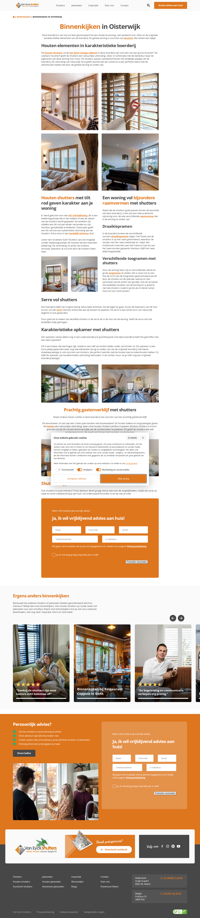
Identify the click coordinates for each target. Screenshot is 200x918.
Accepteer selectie (76, 478)
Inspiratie (93, 5)
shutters (128, 38)
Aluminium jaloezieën (53, 886)
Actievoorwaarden (69, 912)
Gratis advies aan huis (171, 5)
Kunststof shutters (22, 886)
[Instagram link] (167, 846)
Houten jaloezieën (51, 881)
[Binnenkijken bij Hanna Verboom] (41, 663)
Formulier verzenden (137, 562)
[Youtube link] (178, 846)
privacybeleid (131, 463)
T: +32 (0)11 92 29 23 (171, 893)
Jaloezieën (76, 5)
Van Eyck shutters (22, 912)
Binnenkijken (24, 17)
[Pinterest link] (173, 846)
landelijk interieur (79, 233)
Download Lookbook (116, 849)
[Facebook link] (162, 846)
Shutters (60, 5)
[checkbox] (64, 469)
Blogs (74, 886)
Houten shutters (21, 881)
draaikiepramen (120, 236)
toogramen (115, 273)
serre (59, 309)
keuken (50, 426)
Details (134, 437)
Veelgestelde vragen (94, 912)
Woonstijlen (77, 881)
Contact (124, 5)
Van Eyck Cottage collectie (83, 52)
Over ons (109, 5)
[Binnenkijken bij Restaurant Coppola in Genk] (102, 663)
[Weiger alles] (143, 437)
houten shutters (53, 52)
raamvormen (147, 216)
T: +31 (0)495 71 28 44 (171, 877)
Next (181, 618)
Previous (173, 618)
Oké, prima (123, 478)
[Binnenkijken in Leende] (163, 663)
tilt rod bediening (78, 215)
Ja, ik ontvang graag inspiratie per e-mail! (77, 554)
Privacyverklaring (136, 546)
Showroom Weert (110, 886)
